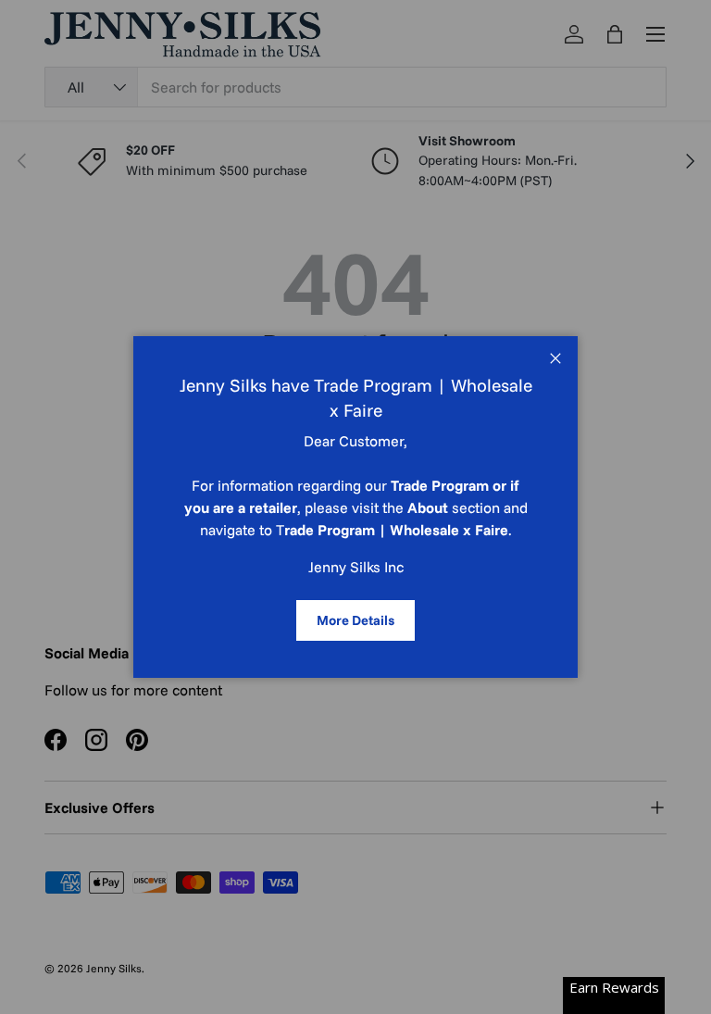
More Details (355, 620)
